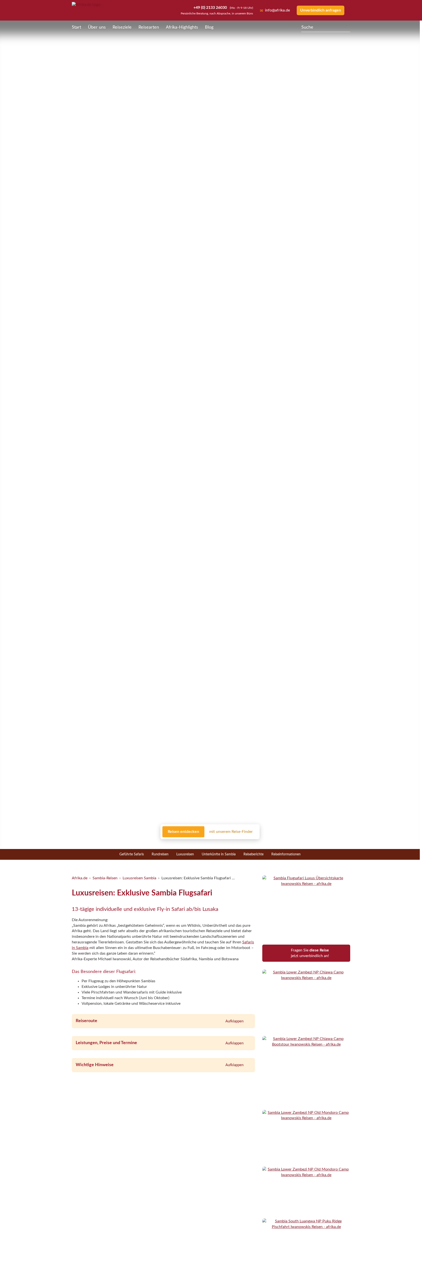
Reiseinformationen (286, 854)
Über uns (97, 27)
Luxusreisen (185, 854)
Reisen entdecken (183, 832)
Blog (209, 27)
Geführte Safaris (131, 854)
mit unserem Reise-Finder (231, 832)
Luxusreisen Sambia (139, 878)
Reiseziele (122, 27)
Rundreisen (160, 854)
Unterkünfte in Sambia (219, 854)
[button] (406, 1259)
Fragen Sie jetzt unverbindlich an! (310, 953)
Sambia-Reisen (105, 878)
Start (76, 27)
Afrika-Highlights (182, 27)
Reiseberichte (253, 854)
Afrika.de (79, 878)
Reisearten (148, 27)
